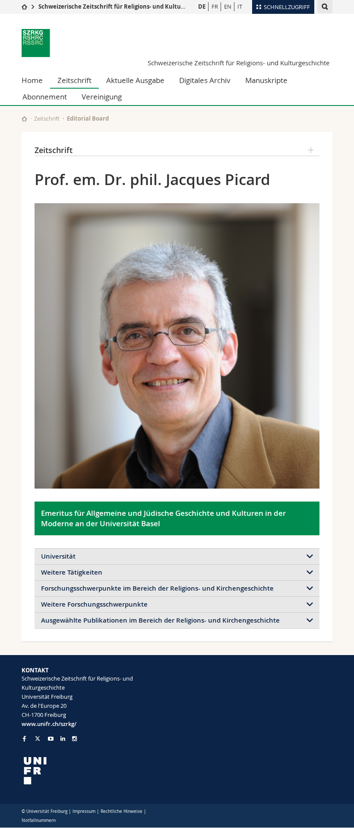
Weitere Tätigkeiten (71, 572)
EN (227, 6)
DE (201, 6)
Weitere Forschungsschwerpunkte (94, 604)
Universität (58, 556)
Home (32, 80)
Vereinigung (102, 97)
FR (215, 6)
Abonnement (44, 97)
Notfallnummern (39, 820)
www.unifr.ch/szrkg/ (49, 724)
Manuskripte (266, 80)
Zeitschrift (74, 80)
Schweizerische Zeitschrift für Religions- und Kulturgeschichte (126, 6)
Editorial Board (88, 118)
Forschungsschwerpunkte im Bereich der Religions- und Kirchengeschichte (157, 588)
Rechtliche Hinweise (121, 811)
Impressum (84, 811)
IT (239, 6)
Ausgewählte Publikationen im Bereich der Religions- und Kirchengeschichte (160, 620)
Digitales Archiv (205, 80)
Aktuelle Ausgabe (135, 80)
